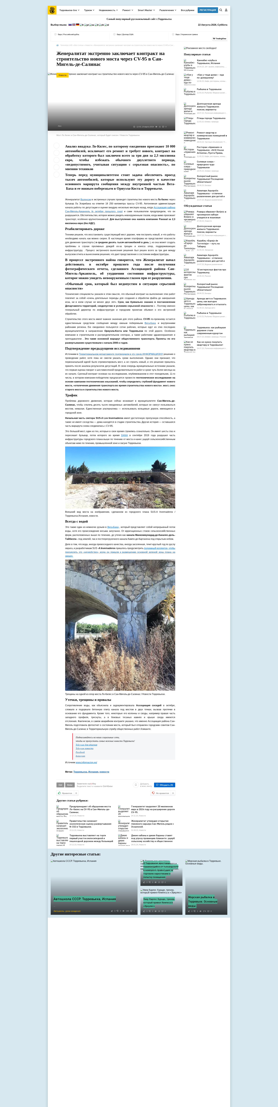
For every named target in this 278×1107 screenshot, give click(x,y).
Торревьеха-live (68, 10)
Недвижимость (107, 10)
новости (104, 772)
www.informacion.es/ (86, 762)
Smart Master (145, 10)
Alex (59, 126)
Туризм (88, 10)
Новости (88, 45)
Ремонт (126, 10)
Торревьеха (80, 772)
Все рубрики (187, 10)
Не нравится (165, 793)
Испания (93, 772)
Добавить (146, 785)
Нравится (69, 793)
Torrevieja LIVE (66, 45)
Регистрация (208, 10)
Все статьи (78, 45)
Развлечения (167, 10)
